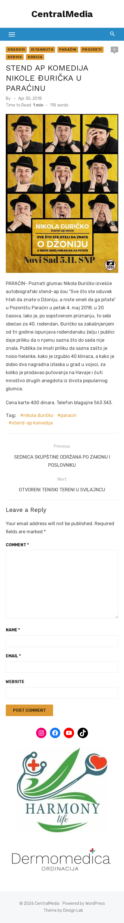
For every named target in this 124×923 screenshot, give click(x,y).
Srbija (35, 57)
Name (13, 630)
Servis (14, 57)
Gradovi (16, 49)
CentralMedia (62, 13)
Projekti (92, 49)
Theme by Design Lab (63, 910)
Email (13, 656)
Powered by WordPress (84, 903)
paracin (69, 415)
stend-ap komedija (32, 423)
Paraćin (67, 49)
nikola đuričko (38, 415)
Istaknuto (42, 49)
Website (15, 681)
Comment (17, 545)
